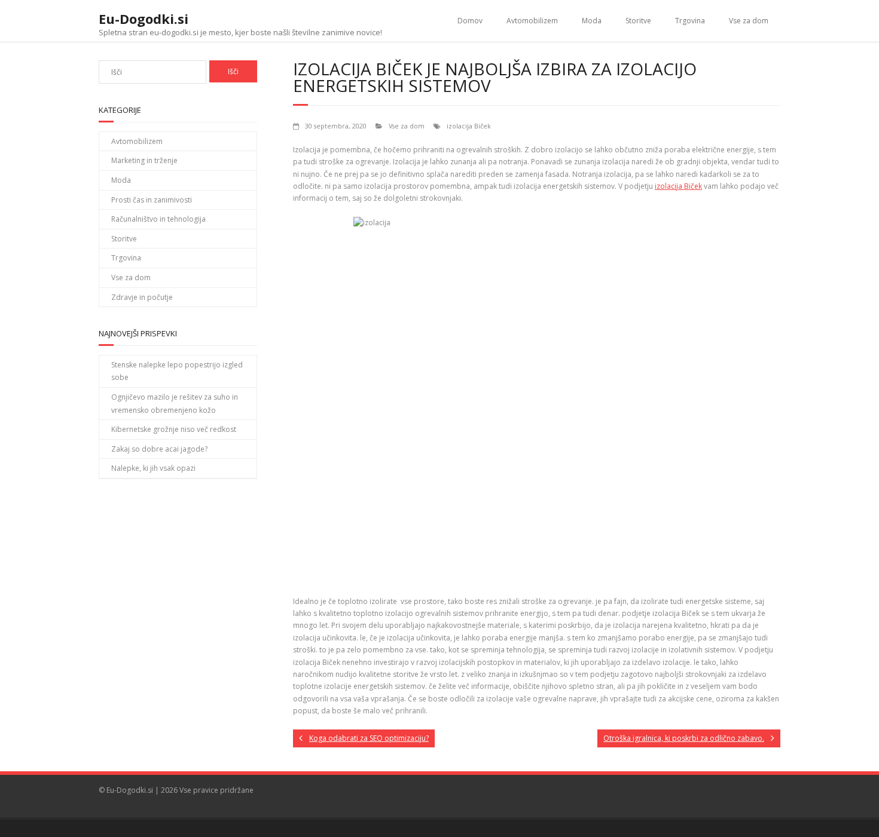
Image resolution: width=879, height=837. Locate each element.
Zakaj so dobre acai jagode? (159, 449)
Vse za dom (748, 21)
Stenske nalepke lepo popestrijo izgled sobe (177, 371)
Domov (470, 21)
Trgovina (690, 21)
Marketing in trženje (144, 160)
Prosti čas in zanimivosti (151, 200)
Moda (592, 21)
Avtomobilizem (532, 21)
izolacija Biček (469, 125)
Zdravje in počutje (142, 297)
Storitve (638, 21)
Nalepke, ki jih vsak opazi (153, 468)
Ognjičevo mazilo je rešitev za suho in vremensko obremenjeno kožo (174, 403)
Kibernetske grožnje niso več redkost (173, 429)
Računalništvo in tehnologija (158, 219)
